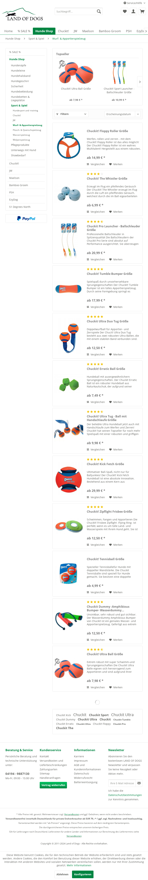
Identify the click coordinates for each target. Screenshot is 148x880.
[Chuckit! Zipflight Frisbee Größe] (68, 526)
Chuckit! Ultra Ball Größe (76, 88)
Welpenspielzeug (21, 139)
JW (14, 120)
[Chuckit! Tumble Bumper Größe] (68, 288)
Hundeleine (18, 70)
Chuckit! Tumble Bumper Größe (109, 274)
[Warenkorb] (142, 11)
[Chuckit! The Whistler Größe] (68, 193)
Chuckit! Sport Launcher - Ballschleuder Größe (119, 90)
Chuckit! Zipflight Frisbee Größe (109, 512)
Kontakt (44, 756)
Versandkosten (71, 814)
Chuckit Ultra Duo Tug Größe (107, 321)
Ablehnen (62, 874)
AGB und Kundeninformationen (87, 767)
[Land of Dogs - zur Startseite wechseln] (22, 17)
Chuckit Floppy (102, 724)
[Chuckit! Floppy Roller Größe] (68, 145)
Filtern (64, 114)
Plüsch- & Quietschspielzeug (27, 130)
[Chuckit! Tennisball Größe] (68, 573)
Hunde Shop (17, 59)
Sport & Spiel (19, 105)
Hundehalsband (21, 76)
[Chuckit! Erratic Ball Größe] (68, 383)
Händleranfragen (50, 778)
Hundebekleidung (22, 91)
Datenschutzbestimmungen (125, 795)
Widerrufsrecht (83, 778)
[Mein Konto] (133, 11)
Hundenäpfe (18, 65)
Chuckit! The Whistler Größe (107, 179)
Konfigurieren (82, 874)
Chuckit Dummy (66, 719)
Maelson (14, 178)
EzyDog (13, 199)
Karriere (79, 756)
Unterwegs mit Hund (23, 150)
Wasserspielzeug (21, 134)
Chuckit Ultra (122, 714)
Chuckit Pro (119, 724)
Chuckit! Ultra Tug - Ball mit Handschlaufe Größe (107, 418)
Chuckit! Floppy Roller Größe (107, 131)
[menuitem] (79, 11)
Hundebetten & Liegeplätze (20, 98)
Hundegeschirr (20, 81)
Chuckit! (17, 115)
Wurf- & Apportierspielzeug (27, 125)
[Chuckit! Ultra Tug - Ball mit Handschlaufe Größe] (68, 431)
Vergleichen (97, 164)
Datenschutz (81, 773)
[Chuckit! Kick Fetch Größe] (68, 478)
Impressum (81, 760)
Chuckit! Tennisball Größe (105, 559)
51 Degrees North (20, 207)
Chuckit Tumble (121, 719)
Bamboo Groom (18, 185)
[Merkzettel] (124, 11)
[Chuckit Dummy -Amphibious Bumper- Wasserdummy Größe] (68, 621)
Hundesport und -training (25, 110)
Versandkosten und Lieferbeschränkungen (53, 763)
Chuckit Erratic (65, 724)
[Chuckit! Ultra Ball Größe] (76, 72)
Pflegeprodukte (20, 145)
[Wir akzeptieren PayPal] (26, 218)
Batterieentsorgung (85, 782)
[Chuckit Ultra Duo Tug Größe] (68, 336)
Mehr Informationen (79, 865)
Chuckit (80, 714)
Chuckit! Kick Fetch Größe (105, 464)
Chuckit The (64, 728)
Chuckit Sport (99, 715)
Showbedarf (18, 155)
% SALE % (15, 52)
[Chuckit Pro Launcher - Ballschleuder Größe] (68, 241)
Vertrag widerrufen (53, 785)
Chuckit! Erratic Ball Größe (106, 369)
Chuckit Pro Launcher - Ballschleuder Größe (113, 228)
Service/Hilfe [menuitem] (134, 3)
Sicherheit (17, 86)
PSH (11, 192)
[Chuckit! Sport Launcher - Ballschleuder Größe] (119, 72)
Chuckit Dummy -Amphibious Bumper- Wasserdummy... (108, 608)
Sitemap (45, 773)
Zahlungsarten (48, 769)
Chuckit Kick (63, 715)
